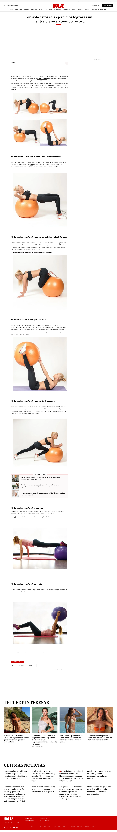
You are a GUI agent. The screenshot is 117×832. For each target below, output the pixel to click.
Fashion (33, 9)
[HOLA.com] (58, 6)
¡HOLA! (13, 62)
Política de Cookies (45, 827)
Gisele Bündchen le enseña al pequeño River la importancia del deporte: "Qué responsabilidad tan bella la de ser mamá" (44, 739)
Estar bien (57, 9)
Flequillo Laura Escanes (86, 1)
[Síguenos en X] (11, 827)
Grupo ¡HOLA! (45, 820)
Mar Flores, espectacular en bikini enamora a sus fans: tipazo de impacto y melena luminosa (71, 738)
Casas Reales (24, 9)
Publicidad (29, 820)
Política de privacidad (65, 827)
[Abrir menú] (4, 5)
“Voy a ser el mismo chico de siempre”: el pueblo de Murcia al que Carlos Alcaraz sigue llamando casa (15, 775)
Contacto (43, 818)
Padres (94, 9)
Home (55, 12)
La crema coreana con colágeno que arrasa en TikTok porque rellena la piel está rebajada (43, 494)
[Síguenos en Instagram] (5, 827)
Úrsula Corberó (47, 1)
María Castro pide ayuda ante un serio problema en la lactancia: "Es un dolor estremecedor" (99, 790)
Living (73, 9)
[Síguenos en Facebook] (8, 827)
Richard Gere (26, 1)
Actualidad (13, 9)
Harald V (41, 1)
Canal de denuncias (85, 827)
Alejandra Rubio (34, 1)
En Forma (32, 665)
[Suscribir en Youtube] (17, 827)
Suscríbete (107, 5)
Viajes (80, 9)
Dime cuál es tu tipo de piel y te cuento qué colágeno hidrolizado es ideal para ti (43, 789)
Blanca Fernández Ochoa (16, 1)
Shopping (66, 9)
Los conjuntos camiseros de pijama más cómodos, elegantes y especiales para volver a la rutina (40, 478)
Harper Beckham (63, 1)
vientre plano (42, 78)
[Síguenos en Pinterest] (20, 827)
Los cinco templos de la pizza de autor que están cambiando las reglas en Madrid (99, 775)
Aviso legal (30, 827)
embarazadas (49, 85)
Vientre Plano (18, 665)
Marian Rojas (55, 1)
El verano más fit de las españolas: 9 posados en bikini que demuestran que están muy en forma (16, 738)
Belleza (41, 9)
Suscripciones (30, 818)
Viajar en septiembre (110, 1)
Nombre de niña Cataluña (98, 1)
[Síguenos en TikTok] (14, 827)
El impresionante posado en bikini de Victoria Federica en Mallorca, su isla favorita (99, 737)
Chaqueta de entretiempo (73, 1)
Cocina (48, 9)
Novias (87, 9)
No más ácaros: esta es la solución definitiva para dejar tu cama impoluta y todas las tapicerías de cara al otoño (41, 486)
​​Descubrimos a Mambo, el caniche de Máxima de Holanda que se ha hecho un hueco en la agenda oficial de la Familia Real (71, 776)
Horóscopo (102, 9)
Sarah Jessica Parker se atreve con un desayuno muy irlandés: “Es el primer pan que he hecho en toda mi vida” (43, 776)
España (94, 5)
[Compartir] (66, 63)
